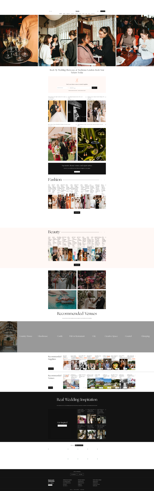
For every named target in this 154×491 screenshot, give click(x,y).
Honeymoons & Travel (96, 484)
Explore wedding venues (81, 90)
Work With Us (65, 485)
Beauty (83, 13)
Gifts (86, 13)
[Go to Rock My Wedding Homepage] (51, 481)
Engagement (68, 13)
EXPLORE (94, 87)
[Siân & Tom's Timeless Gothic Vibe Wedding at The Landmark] (101, 432)
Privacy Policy (82, 489)
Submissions (65, 484)
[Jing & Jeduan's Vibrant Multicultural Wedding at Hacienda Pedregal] (62, 142)
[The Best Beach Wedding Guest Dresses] (59, 196)
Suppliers (60, 13)
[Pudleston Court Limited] (75, 381)
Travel (89, 13)
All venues (50, 387)
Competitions (93, 13)
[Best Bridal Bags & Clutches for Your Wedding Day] (104, 196)
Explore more (62, 281)
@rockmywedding (80, 445)
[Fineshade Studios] (91, 362)
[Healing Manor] (115, 381)
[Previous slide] (101, 180)
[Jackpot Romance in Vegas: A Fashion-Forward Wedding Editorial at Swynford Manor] (101, 416)
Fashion (80, 13)
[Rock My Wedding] (77, 11)
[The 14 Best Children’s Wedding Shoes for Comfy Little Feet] (54, 196)
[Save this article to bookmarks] (105, 124)
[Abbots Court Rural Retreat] (91, 381)
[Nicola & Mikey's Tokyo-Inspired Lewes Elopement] (82, 432)
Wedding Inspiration (81, 482)
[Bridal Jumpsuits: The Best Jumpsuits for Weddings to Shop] (87, 196)
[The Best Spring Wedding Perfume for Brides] (104, 249)
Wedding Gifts (95, 485)
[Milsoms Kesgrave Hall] (107, 381)
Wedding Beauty (95, 482)
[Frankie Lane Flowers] (99, 362)
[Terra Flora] (124, 362)
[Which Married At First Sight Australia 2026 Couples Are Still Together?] (57, 109)
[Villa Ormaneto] (83, 381)
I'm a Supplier (73, 474)
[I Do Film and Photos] (83, 362)
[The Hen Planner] (67, 362)
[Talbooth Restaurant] (124, 381)
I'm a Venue (80, 474)
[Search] (49, 11)
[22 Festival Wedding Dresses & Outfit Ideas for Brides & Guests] (93, 196)
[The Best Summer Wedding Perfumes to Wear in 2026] (89, 249)
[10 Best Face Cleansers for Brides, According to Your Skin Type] (75, 249)
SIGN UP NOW (77, 171)
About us (71, 489)
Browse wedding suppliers (73, 90)
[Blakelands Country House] (132, 381)
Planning (76, 13)
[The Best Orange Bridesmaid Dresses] (68, 196)
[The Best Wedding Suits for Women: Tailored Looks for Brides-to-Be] (99, 196)
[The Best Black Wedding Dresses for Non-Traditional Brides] (63, 196)
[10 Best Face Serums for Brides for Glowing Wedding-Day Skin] (80, 249)
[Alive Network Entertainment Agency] (132, 362)
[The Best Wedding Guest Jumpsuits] (83, 196)
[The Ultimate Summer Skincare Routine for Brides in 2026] (85, 249)
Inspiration (72, 13)
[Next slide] (104, 180)
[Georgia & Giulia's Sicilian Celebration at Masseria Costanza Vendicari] (82, 416)
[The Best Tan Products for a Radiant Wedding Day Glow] (70, 249)
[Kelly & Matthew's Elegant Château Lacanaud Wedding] (91, 432)
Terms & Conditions (76, 489)
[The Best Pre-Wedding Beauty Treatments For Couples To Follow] (65, 249)
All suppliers (51, 368)
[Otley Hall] (99, 381)
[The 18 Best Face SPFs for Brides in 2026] (93, 249)
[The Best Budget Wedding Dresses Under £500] (50, 196)
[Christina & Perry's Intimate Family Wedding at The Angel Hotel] (96, 109)
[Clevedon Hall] (67, 381)
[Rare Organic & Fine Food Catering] (115, 362)
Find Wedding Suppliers (66, 481)
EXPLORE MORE (77, 212)
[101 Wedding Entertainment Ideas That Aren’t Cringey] (77, 109)
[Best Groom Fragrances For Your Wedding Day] (55, 249)
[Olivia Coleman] (107, 362)
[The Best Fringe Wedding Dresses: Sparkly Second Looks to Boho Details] (78, 196)
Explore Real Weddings (62, 425)
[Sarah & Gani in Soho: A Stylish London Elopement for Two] (91, 416)
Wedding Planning (80, 481)
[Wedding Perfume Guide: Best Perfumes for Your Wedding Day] (59, 249)
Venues (64, 13)
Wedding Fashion (95, 481)
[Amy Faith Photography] (75, 362)
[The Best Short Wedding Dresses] (73, 196)
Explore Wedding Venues (67, 482)
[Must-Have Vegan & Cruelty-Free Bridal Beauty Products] (50, 249)
